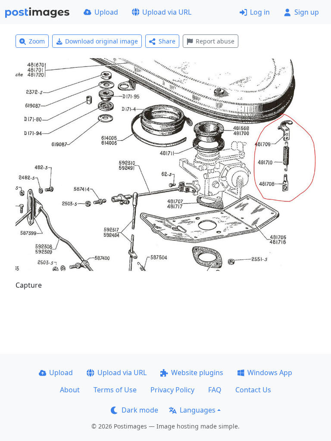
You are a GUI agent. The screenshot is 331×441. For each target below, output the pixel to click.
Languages (197, 410)
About (70, 389)
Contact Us (253, 389)
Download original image (101, 41)
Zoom (37, 41)
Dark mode (140, 410)
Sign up (306, 12)
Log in (260, 12)
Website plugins (197, 372)
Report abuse (215, 41)
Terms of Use (115, 389)
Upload (106, 12)
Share (167, 41)
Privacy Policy (172, 389)
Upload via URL (166, 12)
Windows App (269, 372)
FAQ (215, 389)
